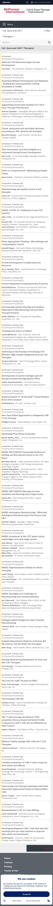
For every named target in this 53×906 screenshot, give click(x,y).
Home (7, 858)
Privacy (8, 866)
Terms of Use (11, 870)
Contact (8, 862)
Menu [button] (10, 24)
